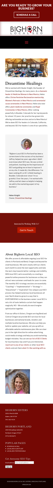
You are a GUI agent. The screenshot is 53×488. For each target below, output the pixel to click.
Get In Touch (26, 230)
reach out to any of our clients (17, 345)
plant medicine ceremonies (21, 107)
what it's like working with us (33, 348)
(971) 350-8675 (10, 436)
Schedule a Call (26, 14)
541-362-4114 (10, 419)
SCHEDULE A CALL (13, 446)
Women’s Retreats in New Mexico (19, 100)
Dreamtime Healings (23, 198)
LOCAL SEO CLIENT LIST (15, 449)
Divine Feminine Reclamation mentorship (27, 97)
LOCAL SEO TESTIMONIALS (16, 451)
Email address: (10, 463)
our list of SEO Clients (38, 338)
